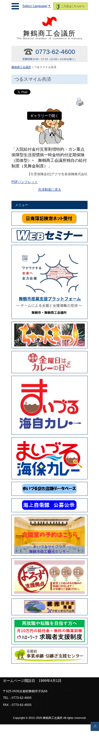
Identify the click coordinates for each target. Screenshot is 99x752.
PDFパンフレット (24, 182)
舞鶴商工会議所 (49, 35)
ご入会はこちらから (72, 6)
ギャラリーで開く (44, 116)
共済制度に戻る (49, 189)
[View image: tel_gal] (49, 111)
